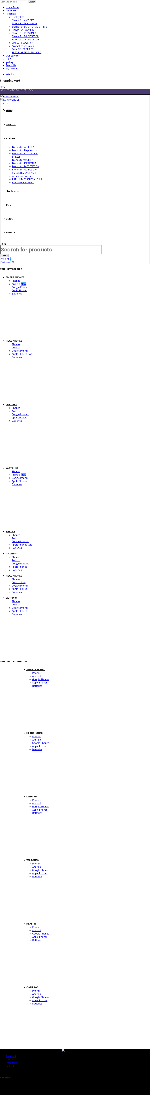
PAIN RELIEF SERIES (22, 49)
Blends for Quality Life (24, 169)
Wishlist (10, 74)
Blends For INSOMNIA (24, 33)
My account (12, 68)
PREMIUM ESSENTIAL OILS (26, 52)
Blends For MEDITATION (25, 36)
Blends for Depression (24, 150)
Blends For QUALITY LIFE (25, 39)
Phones (16, 280)
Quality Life (18, 17)
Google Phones (20, 287)
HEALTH (10, 531)
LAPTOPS (11, 404)
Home (9, 110)
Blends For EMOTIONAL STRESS (29, 26)
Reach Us (11, 65)
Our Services (13, 55)
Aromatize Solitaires (23, 46)
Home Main (12, 7)
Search (32, 2)
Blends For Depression (24, 23)
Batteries (17, 293)
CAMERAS (12, 553)
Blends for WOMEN (23, 160)
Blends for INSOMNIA (24, 163)
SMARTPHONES (15, 277)
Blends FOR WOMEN (23, 29)
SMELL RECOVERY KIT (24, 42)
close (3, 87)
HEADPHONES (14, 341)
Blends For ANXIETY (23, 20)
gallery (9, 62)
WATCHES (12, 468)
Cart (7, 103)
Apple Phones (19, 290)
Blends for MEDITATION (25, 166)
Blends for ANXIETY (23, 147)
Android (19, 284)
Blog (8, 58)
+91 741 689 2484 (26, 90)
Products (11, 13)
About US (11, 10)
